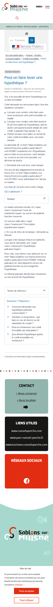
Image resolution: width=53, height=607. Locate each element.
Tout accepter (26, 591)
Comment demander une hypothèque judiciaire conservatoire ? (24, 309)
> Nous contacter (26, 393)
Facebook (26, 481)
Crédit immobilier (31, 58)
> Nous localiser (26, 400)
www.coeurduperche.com (26, 431)
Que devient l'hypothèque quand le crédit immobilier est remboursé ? (27, 337)
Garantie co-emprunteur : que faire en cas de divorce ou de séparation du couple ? (26, 320)
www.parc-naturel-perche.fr (26, 437)
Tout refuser (27, 600)
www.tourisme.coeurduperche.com (26, 444)
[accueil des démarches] (26, 33)
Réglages (19, 585)
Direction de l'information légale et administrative (25, 357)
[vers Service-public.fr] (28, 47)
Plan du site (25, 568)
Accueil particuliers (14, 55)
